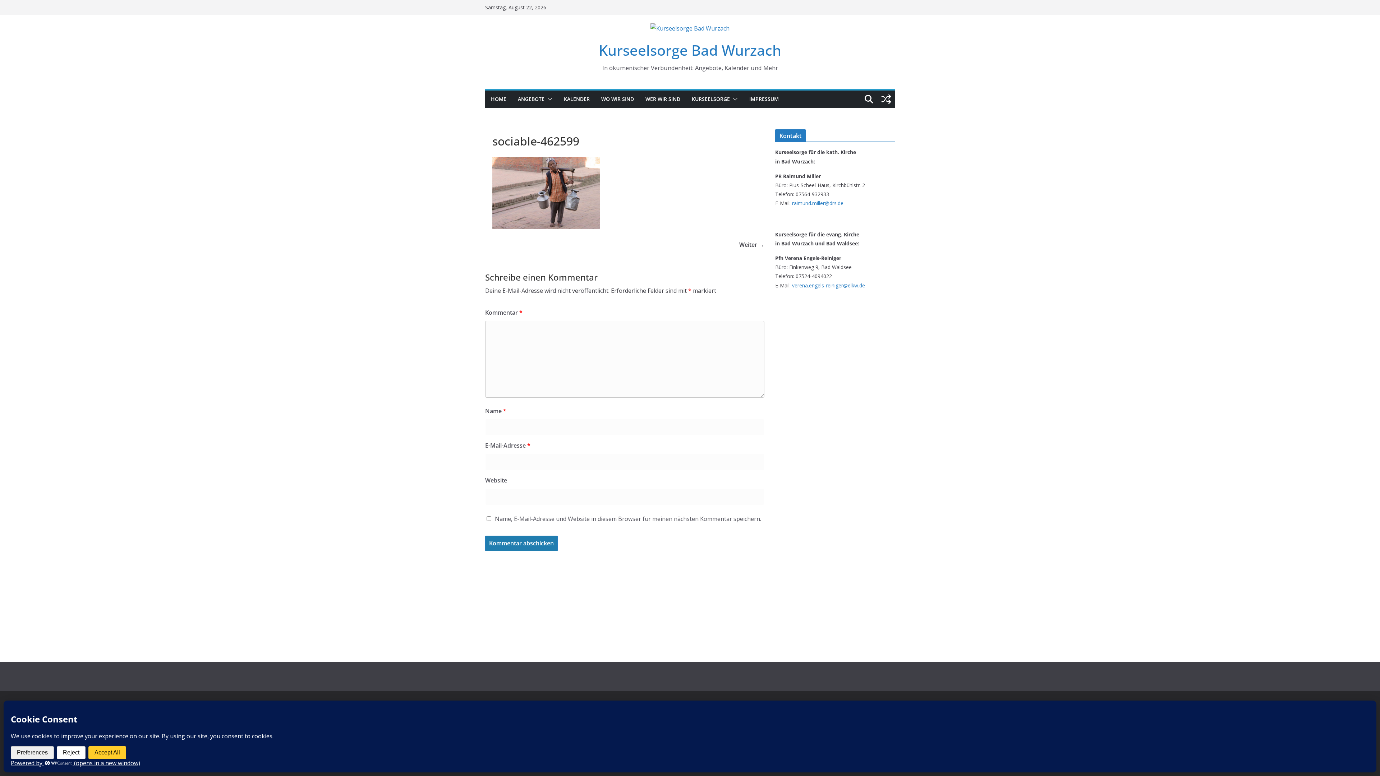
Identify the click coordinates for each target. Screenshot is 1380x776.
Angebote (531, 99)
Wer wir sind (662, 99)
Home (498, 99)
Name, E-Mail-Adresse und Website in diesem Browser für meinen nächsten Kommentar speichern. (628, 519)
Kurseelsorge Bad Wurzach (690, 50)
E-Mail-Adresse (507, 445)
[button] (548, 99)
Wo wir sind (617, 99)
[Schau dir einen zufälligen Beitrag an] (886, 99)
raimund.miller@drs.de (817, 203)
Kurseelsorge (711, 99)
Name (495, 411)
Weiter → (751, 245)
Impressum (764, 99)
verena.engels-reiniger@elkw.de (828, 285)
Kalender (577, 99)
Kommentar (504, 313)
